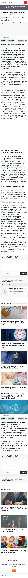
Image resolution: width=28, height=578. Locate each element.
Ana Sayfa (5, 12)
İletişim (15, 564)
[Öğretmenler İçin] (9, 2)
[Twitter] (4, 40)
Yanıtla (11, 293)
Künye (10, 564)
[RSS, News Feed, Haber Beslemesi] (14, 570)
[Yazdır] (19, 40)
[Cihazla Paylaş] (13, 40)
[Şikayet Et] (25, 293)
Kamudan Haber (13, 12)
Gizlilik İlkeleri (21, 564)
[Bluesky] (6, 40)
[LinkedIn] (9, 40)
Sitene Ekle (13, 566)
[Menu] (25, 2)
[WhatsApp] (11, 40)
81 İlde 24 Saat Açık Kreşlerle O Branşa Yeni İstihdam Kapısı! (15, 7)
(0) (15, 293)
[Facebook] (2, 40)
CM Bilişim (6, 575)
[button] (21, 40)
